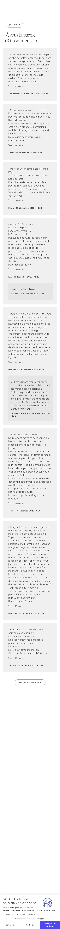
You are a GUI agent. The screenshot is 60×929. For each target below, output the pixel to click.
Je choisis (30, 925)
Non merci (10, 925)
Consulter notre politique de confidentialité (19, 914)
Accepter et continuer (50, 924)
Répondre (19, 86)
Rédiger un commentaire (30, 682)
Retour (16, 24)
